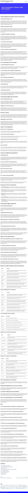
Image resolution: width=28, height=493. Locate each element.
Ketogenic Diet (3, 487)
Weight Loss (8, 488)
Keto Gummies (7, 487)
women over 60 (25, 488)
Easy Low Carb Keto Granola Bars (5, 471)
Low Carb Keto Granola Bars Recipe (5, 465)
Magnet (10, 487)
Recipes (24, 487)
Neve (1, 492)
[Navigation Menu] (25, 1)
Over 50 (17, 487)
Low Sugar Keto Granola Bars (4, 470)
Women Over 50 (21, 488)
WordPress (6, 492)
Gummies (14, 486)
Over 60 (19, 487)
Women (17, 488)
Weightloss (11, 488)
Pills (20, 487)
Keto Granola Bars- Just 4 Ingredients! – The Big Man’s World (8, 469)
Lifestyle (9, 487)
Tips (5, 488)
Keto (25, 486)
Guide (12, 486)
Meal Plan (12, 487)
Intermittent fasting (21, 486)
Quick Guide (22, 487)
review (3, 488)
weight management (14, 488)
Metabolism (15, 487)
